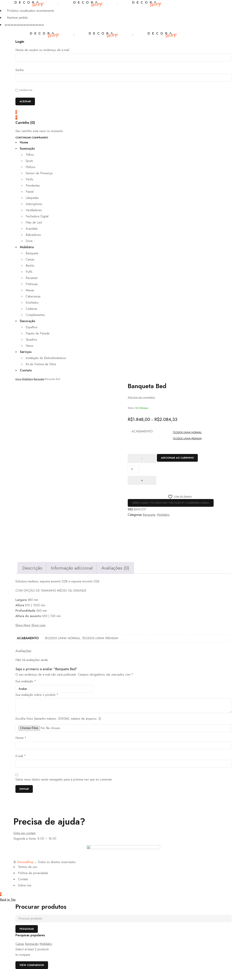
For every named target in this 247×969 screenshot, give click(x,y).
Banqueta (39, 379)
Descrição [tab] (32, 567)
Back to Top (8, 899)
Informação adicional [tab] (72, 567)
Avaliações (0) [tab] (115, 567)
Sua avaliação (25, 681)
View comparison (31, 965)
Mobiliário (27, 379)
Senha (19, 70)
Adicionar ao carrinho (177, 458)
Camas (19, 944)
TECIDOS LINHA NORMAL (187, 432)
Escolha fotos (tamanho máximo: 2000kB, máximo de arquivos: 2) (58, 719)
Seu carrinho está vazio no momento (39, 131)
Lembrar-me (25, 90)
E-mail (20, 756)
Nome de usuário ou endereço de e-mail (42, 50)
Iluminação (32, 944)
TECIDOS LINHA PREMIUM (187, 438)
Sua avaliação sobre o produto (36, 695)
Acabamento (142, 431)
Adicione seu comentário (141, 397)
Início (18, 379)
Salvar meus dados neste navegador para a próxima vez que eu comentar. (64, 779)
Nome (20, 738)
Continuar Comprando (31, 137)
